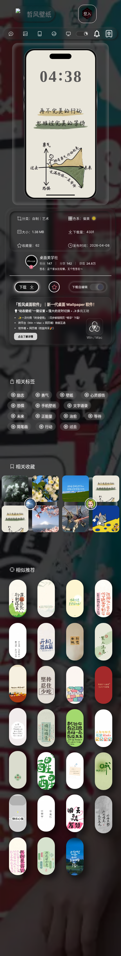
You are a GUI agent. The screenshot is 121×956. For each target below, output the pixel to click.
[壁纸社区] (11, 33)
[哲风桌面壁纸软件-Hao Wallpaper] (68, 33)
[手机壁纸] (39, 33)
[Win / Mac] (94, 326)
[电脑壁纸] (25, 33)
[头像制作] (54, 33)
